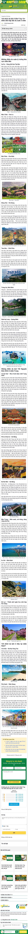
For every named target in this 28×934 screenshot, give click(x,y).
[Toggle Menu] (2, 6)
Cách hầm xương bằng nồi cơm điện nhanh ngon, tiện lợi (7, 887)
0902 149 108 (24, 923)
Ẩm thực (8, 16)
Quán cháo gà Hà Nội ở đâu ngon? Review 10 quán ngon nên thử (20, 887)
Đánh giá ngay (14, 804)
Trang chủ (3, 16)
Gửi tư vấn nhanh (14, 782)
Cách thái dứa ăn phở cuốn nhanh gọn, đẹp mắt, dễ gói (6, 866)
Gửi (17, 931)
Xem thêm (22, 907)
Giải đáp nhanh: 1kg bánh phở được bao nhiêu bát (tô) (20, 866)
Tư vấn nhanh (23, 931)
